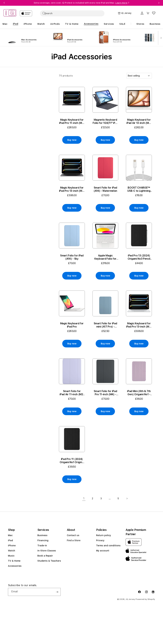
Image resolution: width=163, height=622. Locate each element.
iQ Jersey (130, 599)
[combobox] (72, 13)
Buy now (71, 140)
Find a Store (73, 540)
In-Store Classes (46, 550)
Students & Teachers (49, 561)
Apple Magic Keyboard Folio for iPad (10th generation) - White (105, 257)
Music (11, 555)
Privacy (100, 540)
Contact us (73, 535)
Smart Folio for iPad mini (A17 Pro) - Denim (105, 325)
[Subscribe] (56, 592)
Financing (42, 540)
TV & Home (14, 561)
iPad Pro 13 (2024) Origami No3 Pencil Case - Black (139, 257)
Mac (10, 535)
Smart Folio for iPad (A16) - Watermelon (105, 189)
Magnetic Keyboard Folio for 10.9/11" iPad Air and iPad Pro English (105, 121)
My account (102, 550)
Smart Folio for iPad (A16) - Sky (72, 257)
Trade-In (42, 545)
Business (42, 535)
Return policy (103, 535)
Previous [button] (4, 2)
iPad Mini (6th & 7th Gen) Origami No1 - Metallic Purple (139, 393)
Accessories (14, 566)
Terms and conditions (108, 545)
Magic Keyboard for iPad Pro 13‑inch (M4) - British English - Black (72, 189)
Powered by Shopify (145, 599)
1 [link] (84, 498)
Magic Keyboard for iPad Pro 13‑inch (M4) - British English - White (139, 325)
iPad (10, 540)
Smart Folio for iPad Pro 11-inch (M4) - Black (105, 393)
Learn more (121, 3)
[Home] (10, 13)
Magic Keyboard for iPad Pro (72, 325)
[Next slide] (160, 37)
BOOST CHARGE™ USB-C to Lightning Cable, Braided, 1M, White (138, 189)
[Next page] (126, 498)
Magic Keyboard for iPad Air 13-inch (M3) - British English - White (138, 121)
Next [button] (158, 2)
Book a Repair (45, 555)
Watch (11, 550)
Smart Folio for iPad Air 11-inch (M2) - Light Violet (72, 393)
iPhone (12, 545)
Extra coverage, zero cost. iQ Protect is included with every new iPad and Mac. (80, 3)
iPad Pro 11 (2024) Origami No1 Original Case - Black (72, 461)
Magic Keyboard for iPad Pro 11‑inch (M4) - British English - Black (72, 121)
